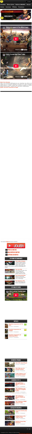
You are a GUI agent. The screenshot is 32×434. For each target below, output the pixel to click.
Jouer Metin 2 (16, 245)
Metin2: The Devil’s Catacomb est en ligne (9, 87)
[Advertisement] (16, 164)
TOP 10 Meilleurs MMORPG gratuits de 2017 (20, 384)
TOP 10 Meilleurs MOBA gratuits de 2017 (20, 402)
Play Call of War (18, 269)
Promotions (21, 7)
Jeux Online (11, 4)
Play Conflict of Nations (20, 261)
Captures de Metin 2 (13, 255)
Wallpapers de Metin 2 (14, 252)
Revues (29, 4)
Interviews (8, 7)
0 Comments (16, 326)
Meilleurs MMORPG (20, 4)
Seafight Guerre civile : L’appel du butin (20, 417)
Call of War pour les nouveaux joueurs (20, 369)
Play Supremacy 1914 (20, 280)
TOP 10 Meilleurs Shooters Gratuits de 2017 (20, 397)
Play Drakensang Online (20, 275)
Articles (2, 7)
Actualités (3, 4)
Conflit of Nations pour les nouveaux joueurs (20, 374)
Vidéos (15, 7)
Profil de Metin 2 (12, 250)
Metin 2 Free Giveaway (5, 82)
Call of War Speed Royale (21, 362)
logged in (8, 241)
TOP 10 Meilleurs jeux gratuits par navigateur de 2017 (20, 389)
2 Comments (22, 386)
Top (29, 429)
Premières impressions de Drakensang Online (15, 335)
